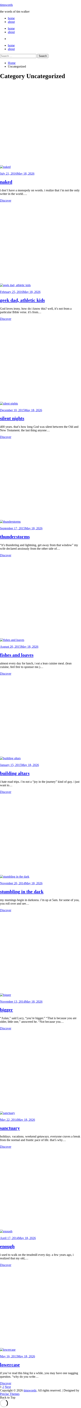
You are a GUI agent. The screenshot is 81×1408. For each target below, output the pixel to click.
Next (8, 1387)
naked (6, 181)
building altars (14, 773)
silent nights (12, 418)
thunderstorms (15, 536)
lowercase (10, 1364)
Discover (5, 200)
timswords (6, 4)
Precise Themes (9, 1394)
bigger (6, 1009)
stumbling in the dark (21, 891)
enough (7, 1246)
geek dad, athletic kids (22, 300)
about (11, 21)
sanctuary (10, 1128)
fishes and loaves (16, 655)
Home (12, 63)
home (11, 18)
